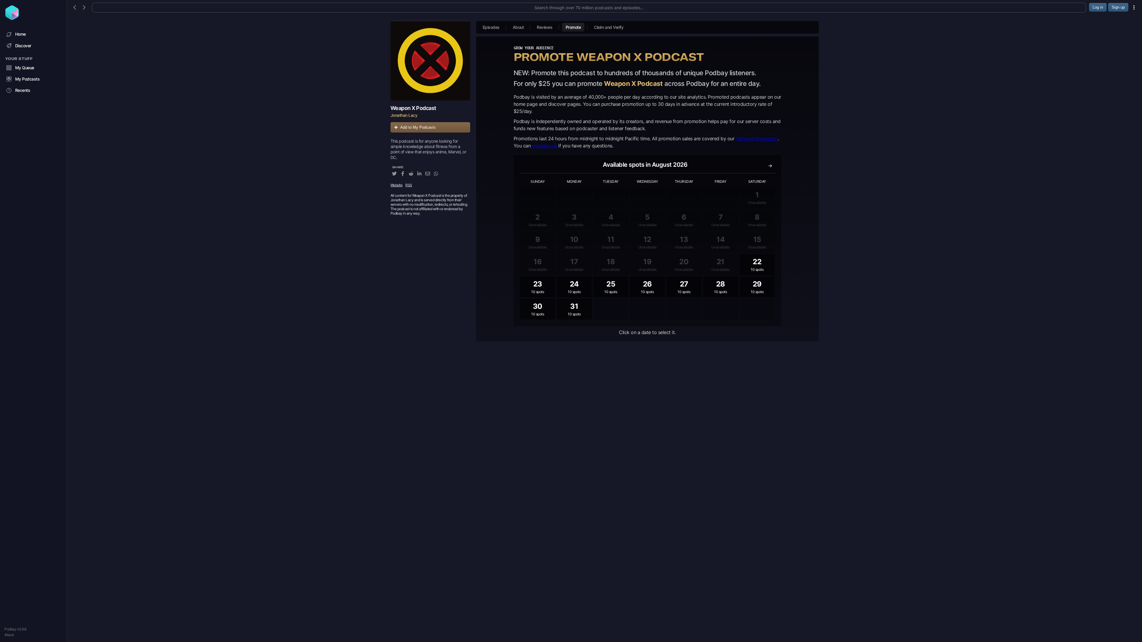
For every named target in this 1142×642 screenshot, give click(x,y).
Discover (23, 45)
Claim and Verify (608, 27)
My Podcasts (27, 78)
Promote (573, 27)
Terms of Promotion (757, 138)
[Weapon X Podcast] (430, 60)
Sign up (1118, 7)
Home (20, 34)
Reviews (545, 27)
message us (544, 146)
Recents (22, 90)
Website (396, 185)
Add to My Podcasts (418, 127)
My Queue (24, 67)
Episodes (491, 27)
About (9, 634)
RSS (408, 185)
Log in (1098, 7)
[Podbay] (12, 18)
